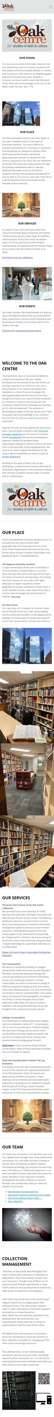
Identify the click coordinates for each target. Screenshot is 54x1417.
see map (16, 596)
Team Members (15, 1201)
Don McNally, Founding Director (23, 1191)
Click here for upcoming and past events (21, 330)
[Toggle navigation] (51, 7)
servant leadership (11, 456)
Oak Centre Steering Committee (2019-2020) (29, 1195)
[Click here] (7, 1045)
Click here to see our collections (17, 257)
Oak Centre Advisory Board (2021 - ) (25, 1198)
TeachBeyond (15, 437)
